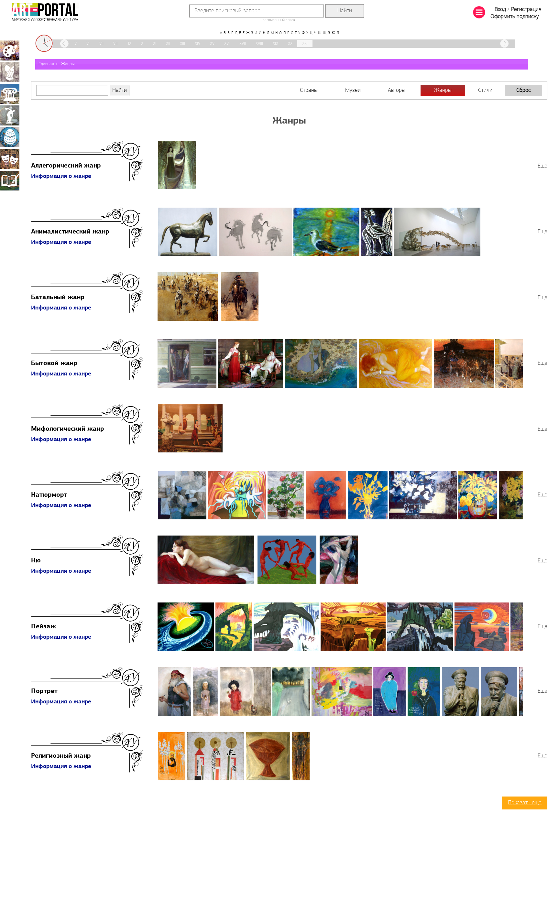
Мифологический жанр (67, 429)
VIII (115, 43)
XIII (182, 43)
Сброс (523, 90)
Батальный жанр (57, 297)
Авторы (396, 90)
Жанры (67, 64)
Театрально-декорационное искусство (9, 159)
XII (168, 43)
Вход (500, 10)
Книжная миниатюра (9, 180)
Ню (36, 561)
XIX (275, 43)
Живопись (9, 50)
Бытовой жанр (54, 363)
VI (88, 43)
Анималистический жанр (70, 232)
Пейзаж (43, 626)
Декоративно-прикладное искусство (9, 137)
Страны (309, 90)
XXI (305, 43)
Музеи (353, 90)
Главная (46, 64)
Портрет (44, 691)
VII (101, 43)
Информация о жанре (61, 176)
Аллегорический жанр (66, 166)
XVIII (259, 43)
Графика (9, 72)
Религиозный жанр (61, 756)
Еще (542, 166)
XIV (197, 43)
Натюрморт (49, 495)
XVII (242, 43)
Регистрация (526, 10)
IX (129, 43)
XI (154, 43)
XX (290, 43)
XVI (227, 43)
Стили (485, 90)
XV (212, 43)
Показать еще (525, 803)
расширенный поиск (279, 20)
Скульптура (9, 115)
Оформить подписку (514, 17)
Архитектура (9, 94)
